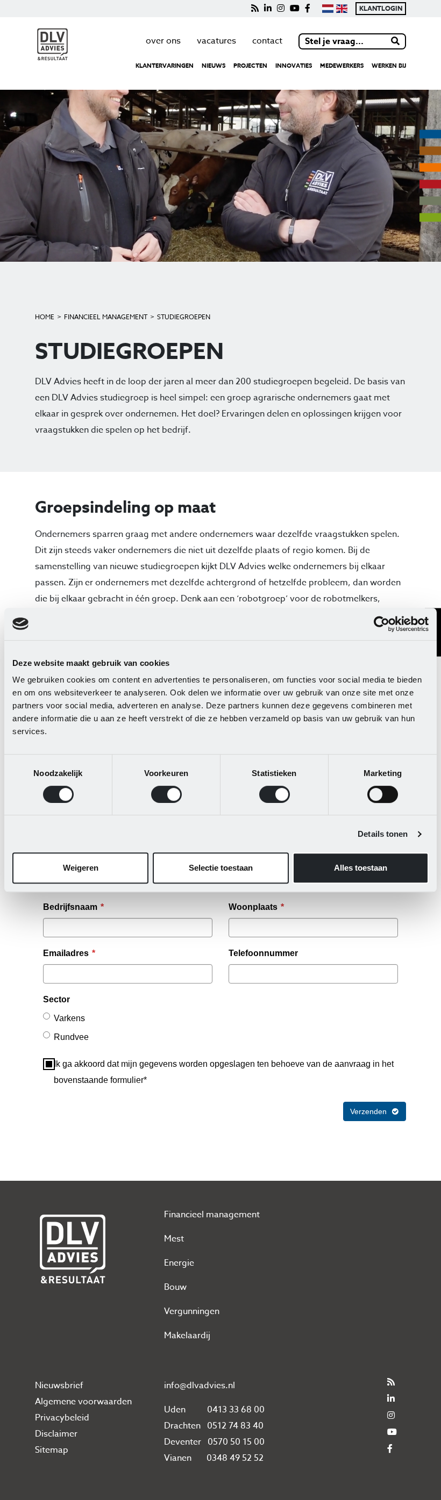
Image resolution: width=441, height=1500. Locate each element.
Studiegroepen (183, 316)
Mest (174, 1238)
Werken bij (389, 65)
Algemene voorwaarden (83, 1401)
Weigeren (80, 867)
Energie (179, 1263)
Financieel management (105, 316)
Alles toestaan (360, 867)
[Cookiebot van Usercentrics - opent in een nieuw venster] (382, 624)
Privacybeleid (62, 1417)
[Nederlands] (327, 8)
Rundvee (71, 1037)
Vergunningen (191, 1311)
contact (267, 40)
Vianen (177, 1458)
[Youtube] (295, 8)
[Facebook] (307, 8)
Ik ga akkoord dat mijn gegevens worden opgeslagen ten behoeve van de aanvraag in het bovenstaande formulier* (224, 1072)
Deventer (182, 1442)
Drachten (182, 1425)
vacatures (216, 40)
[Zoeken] (396, 41)
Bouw (175, 1287)
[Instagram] (280, 8)
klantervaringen (165, 65)
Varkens (69, 1018)
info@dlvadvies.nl (199, 1385)
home (44, 316)
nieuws (213, 65)
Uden (175, 1409)
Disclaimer (56, 1433)
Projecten (250, 65)
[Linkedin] (268, 8)
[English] (341, 8)
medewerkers (342, 65)
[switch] (166, 794)
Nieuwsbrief (59, 1385)
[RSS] (255, 8)
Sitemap (51, 1450)
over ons (163, 40)
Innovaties (293, 65)
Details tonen (383, 833)
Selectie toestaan (221, 867)
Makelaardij (187, 1335)
